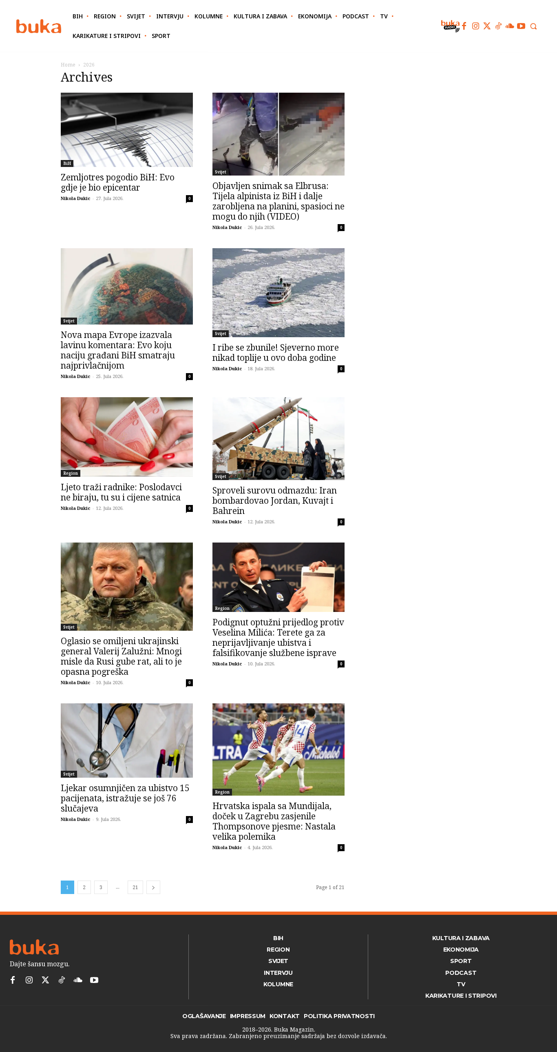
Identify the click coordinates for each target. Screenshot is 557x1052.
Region (70, 473)
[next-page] (153, 887)
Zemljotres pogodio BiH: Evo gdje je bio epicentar (118, 182)
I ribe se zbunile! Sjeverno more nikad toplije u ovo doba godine (275, 352)
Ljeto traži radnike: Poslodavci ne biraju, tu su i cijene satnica (121, 492)
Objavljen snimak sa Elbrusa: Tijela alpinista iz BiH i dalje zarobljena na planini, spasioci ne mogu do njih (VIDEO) (278, 201)
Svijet (220, 172)
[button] (533, 26)
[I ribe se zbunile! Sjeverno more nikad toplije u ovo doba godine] (278, 293)
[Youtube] (521, 26)
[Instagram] (475, 26)
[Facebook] (464, 26)
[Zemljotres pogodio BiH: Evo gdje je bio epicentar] (127, 130)
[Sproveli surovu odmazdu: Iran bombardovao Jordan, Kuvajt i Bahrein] (278, 438)
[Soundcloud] (510, 26)
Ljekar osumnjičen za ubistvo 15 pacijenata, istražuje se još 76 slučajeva (125, 798)
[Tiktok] (498, 26)
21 (135, 887)
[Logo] (38, 26)
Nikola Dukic (76, 198)
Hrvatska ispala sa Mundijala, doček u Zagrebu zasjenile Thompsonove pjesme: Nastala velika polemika (274, 821)
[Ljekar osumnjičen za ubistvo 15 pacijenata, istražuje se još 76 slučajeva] (127, 740)
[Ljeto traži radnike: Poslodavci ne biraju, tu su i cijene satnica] (127, 436)
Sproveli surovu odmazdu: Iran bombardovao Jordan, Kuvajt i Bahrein (274, 500)
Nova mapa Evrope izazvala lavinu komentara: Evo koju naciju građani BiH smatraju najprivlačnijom (118, 350)
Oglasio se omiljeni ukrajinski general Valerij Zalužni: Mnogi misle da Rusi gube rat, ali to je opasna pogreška (121, 656)
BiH (67, 163)
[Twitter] (487, 26)
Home (68, 64)
